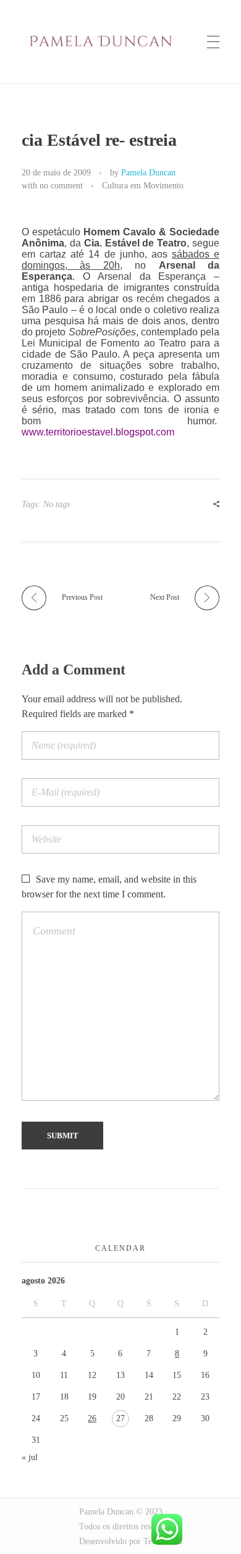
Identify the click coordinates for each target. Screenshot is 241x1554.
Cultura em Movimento (143, 185)
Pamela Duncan (148, 172)
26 (92, 1418)
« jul (30, 1457)
